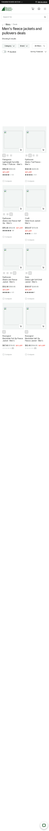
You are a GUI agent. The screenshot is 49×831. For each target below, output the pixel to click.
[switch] (5, 51)
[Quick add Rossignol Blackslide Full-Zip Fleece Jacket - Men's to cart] (21, 326)
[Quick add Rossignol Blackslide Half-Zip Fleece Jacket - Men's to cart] (43, 326)
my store (13, 52)
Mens (8, 24)
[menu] (44, 8)
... (2, 24)
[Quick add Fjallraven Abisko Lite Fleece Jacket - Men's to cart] (21, 267)
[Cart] (32, 8)
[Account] (38, 8)
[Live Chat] (44, 825)
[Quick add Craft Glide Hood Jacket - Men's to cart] (43, 209)
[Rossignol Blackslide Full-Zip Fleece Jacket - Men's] (13, 329)
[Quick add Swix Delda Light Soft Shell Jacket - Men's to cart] (43, 267)
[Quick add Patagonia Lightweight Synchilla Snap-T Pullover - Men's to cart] (21, 150)
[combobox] (24, 16)
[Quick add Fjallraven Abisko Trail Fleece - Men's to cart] (43, 150)
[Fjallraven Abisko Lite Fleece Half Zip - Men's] (13, 211)
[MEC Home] (7, 8)
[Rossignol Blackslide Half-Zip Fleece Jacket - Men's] (35, 329)
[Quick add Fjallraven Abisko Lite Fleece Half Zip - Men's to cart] (21, 209)
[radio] (4, 155)
